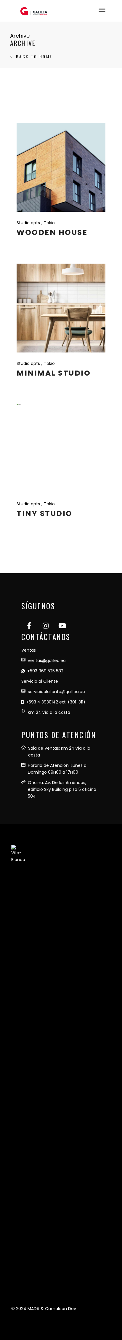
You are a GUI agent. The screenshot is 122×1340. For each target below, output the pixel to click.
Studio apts (28, 223)
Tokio (49, 223)
